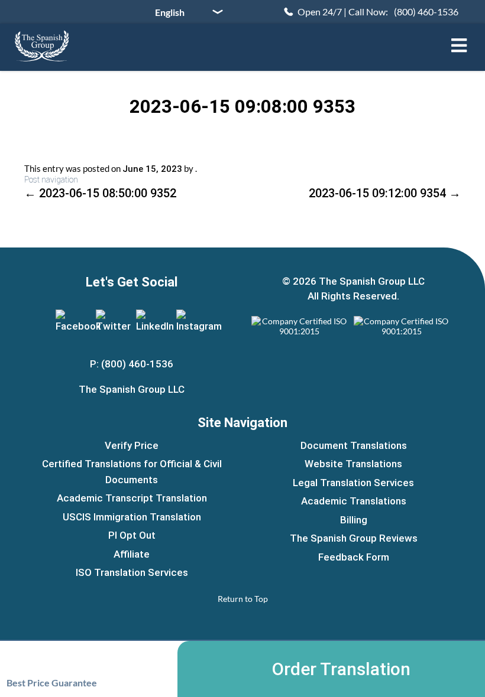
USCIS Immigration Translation (132, 517)
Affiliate (132, 554)
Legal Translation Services (353, 482)
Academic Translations (353, 501)
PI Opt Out (132, 535)
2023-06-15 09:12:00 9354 (385, 193)
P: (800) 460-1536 (131, 364)
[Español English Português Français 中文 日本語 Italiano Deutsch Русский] (184, 12)
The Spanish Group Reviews (354, 538)
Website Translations (353, 464)
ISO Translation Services (132, 572)
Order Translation (341, 669)
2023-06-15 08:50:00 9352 (100, 193)
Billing (353, 520)
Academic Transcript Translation (132, 498)
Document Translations (353, 445)
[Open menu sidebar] (459, 45)
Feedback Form (353, 557)
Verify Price (132, 445)
